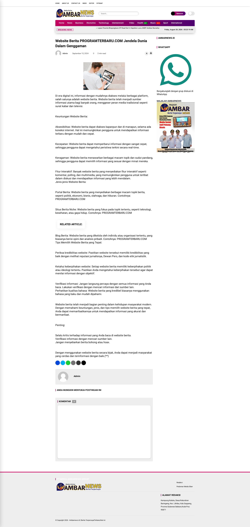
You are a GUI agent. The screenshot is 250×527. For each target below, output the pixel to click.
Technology (104, 23)
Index (85, 3)
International (176, 23)
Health (142, 23)
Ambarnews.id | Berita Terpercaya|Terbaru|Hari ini (87, 520)
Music (155, 23)
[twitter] (181, 3)
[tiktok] (193, 3)
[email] (78, 363)
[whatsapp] (68, 363)
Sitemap (99, 3)
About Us (65, 3)
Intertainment (118, 23)
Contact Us (75, 3)
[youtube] (189, 3)
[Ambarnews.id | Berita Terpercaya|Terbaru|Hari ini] (74, 16)
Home (57, 3)
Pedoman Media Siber (185, 487)
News (69, 23)
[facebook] (177, 3)
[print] (73, 363)
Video (131, 23)
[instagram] (185, 3)
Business (79, 23)
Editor (91, 3)
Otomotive (91, 23)
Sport (165, 23)
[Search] (136, 13)
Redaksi (180, 482)
